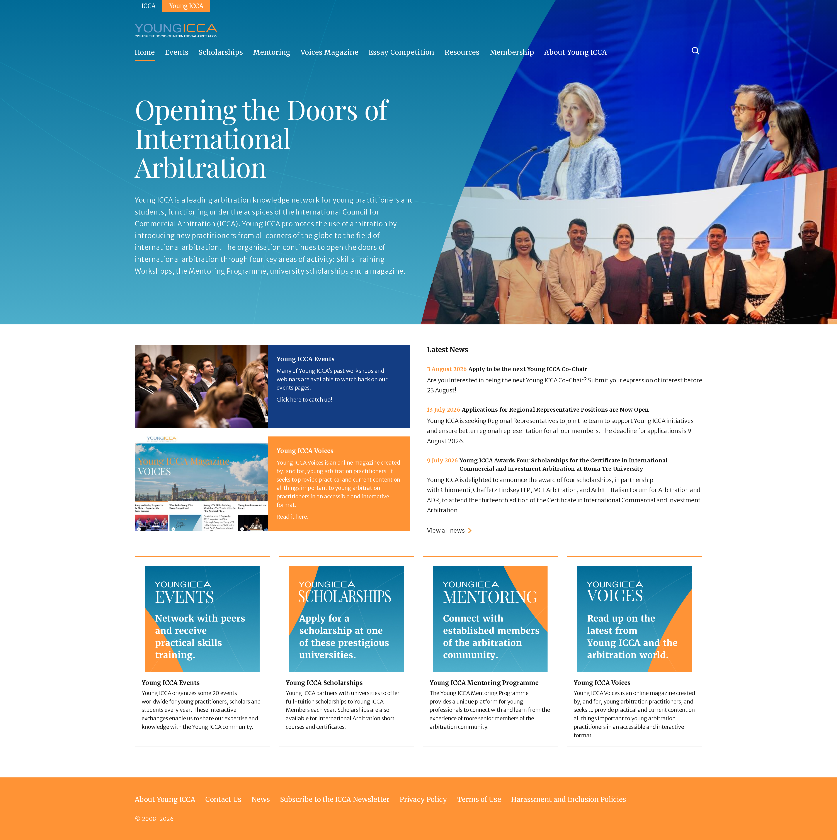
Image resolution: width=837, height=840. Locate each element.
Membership (512, 52)
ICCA (148, 6)
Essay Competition (401, 52)
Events (177, 52)
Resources (462, 52)
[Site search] (695, 51)
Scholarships (221, 52)
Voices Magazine (330, 52)
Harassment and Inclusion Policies (568, 799)
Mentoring (271, 52)
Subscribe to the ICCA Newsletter (335, 799)
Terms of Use (479, 799)
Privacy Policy (423, 799)
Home (145, 52)
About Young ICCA (575, 52)
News (261, 799)
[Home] (176, 30)
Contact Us (223, 799)
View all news (446, 530)
